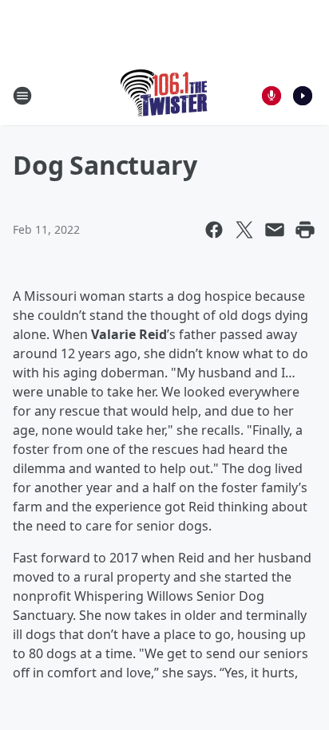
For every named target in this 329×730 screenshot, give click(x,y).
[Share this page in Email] (275, 230)
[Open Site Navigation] (22, 95)
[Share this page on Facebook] (214, 230)
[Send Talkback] (271, 95)
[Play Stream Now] (302, 95)
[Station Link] (165, 95)
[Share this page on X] (244, 230)
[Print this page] (305, 230)
